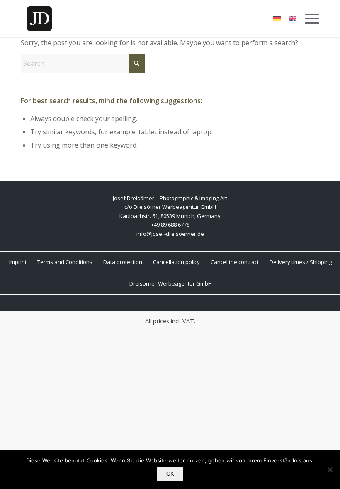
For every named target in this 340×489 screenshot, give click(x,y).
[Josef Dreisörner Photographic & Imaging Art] (39, 18)
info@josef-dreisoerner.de (170, 233)
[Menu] (307, 18)
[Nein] (329, 469)
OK (170, 474)
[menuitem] (307, 18)
